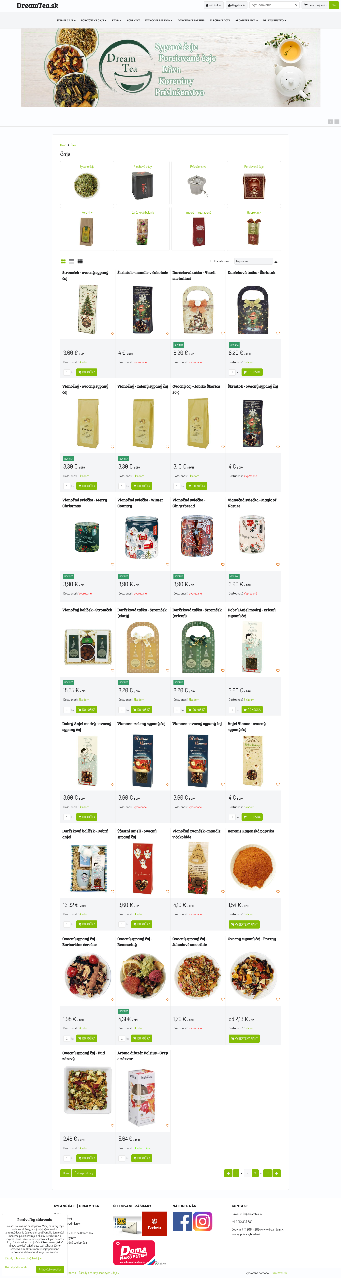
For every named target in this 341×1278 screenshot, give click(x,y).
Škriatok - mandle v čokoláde (142, 272)
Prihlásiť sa (214, 5)
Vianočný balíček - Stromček (87, 609)
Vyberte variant (246, 924)
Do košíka (88, 372)
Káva (115, 20)
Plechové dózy (220, 20)
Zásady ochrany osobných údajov (99, 1273)
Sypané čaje (65, 20)
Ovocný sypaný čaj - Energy (252, 938)
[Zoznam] (72, 262)
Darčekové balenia (191, 20)
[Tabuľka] (80, 262)
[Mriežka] (63, 262)
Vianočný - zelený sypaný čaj (142, 386)
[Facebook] (182, 1230)
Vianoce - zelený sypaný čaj (141, 723)
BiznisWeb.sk (279, 1273)
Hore (66, 1173)
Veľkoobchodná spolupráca (70, 1242)
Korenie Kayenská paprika (251, 831)
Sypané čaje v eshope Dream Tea (73, 1233)
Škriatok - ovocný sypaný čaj (253, 386)
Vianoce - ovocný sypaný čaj (197, 723)
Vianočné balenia (157, 20)
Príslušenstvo (273, 20)
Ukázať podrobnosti (16, 1267)
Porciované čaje (92, 20)
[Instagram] (203, 1230)
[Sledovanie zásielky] (127, 1235)
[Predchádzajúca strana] (228, 1173)
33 (267, 1173)
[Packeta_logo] (154, 1235)
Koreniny (133, 20)
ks (72, 372)
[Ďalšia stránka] (277, 1173)
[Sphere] (160, 1264)
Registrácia (238, 5)
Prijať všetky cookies (50, 1269)
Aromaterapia (245, 20)
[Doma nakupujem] (134, 1264)
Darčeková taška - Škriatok (251, 272)
